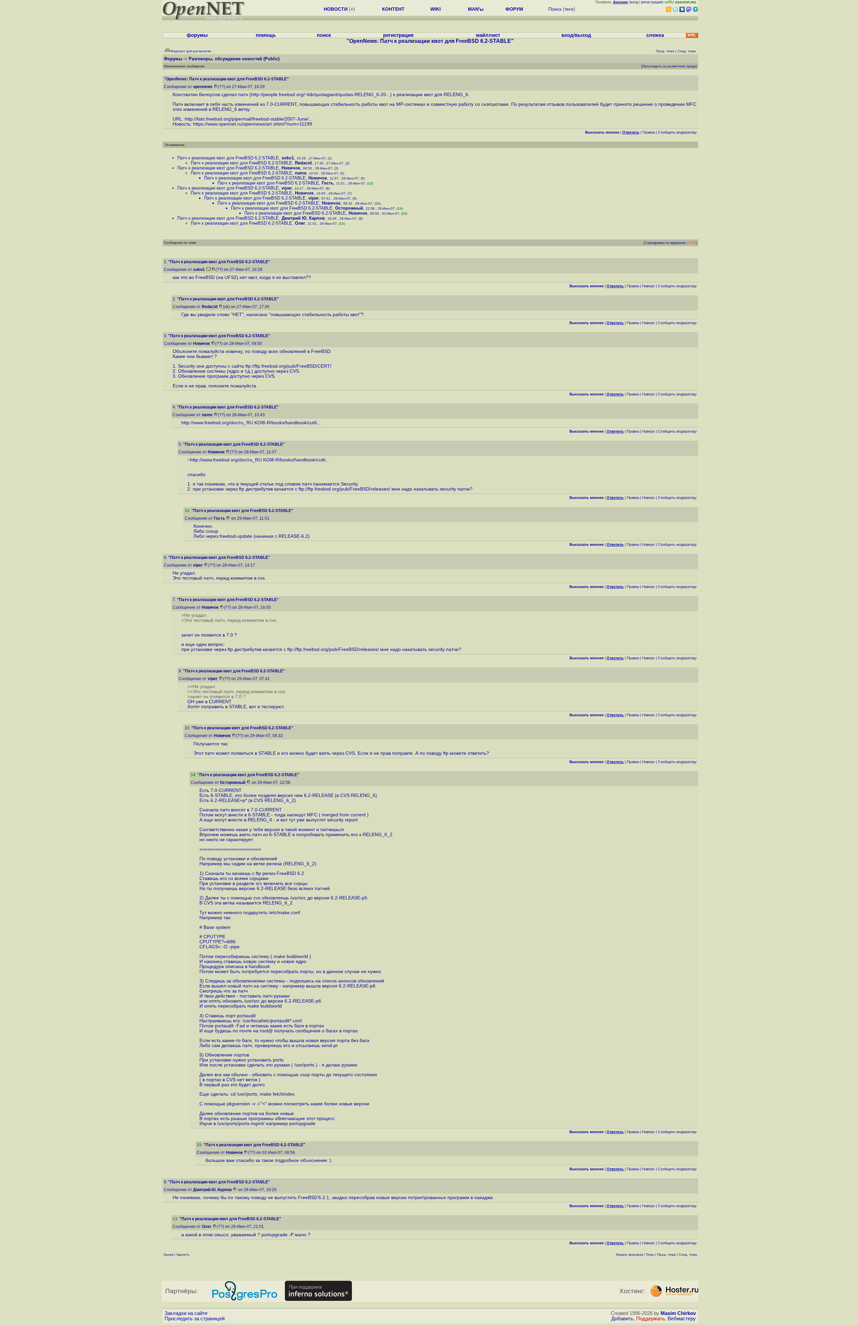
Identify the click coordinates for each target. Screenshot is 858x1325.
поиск (324, 35)
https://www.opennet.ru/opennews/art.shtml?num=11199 (252, 124)
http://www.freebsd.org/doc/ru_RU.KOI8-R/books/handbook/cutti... (251, 422)
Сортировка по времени (665, 243)
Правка (648, 132)
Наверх (648, 286)
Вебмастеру (682, 1318)
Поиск (554, 9)
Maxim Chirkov (678, 1313)
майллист (488, 35)
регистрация (651, 2)
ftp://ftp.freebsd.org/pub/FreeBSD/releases (344, 489)
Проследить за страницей (195, 1318)
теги (568, 9)
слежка (655, 35)
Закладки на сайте (186, 1313)
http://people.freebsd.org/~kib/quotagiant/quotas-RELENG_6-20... (320, 94)
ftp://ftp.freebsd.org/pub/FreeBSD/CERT (287, 366)
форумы (197, 35)
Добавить (622, 1318)
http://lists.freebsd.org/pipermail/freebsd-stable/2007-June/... (249, 119)
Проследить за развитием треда (669, 66)
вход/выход (576, 35)
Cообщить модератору (677, 132)
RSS (692, 243)
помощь (266, 35)
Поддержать (650, 1318)
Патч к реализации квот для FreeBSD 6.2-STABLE (228, 157)
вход (634, 2)
